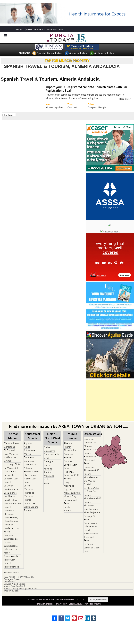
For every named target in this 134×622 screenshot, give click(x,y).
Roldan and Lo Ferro (11, 530)
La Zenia (88, 543)
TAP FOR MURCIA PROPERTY (67, 60)
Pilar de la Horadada (9, 512)
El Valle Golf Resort (70, 466)
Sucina (67, 510)
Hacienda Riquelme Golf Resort (71, 475)
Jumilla (47, 472)
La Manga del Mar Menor (11, 469)
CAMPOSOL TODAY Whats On (19, 577)
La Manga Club (12, 464)
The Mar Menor (12, 436)
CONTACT (19, 29)
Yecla (46, 482)
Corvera (68, 461)
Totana (27, 510)
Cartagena (9, 446)
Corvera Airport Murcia (14, 584)
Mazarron (29, 489)
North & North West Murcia (52, 438)
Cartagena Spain (11, 579)
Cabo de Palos (11, 443)
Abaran (67, 446)
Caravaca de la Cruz (51, 456)
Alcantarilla (70, 450)
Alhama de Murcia (29, 452)
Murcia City (70, 496)
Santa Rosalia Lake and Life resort (11, 549)
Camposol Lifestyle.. (97, 107)
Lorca (27, 485)
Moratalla (49, 475)
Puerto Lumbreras (29, 501)
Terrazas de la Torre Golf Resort (11, 560)
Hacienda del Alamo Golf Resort (30, 479)
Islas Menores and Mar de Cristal (11, 457)
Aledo (27, 446)
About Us (79, 604)
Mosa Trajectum (72, 492)
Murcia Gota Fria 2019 (14, 586)
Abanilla (68, 443)
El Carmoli (9, 450)
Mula (46, 479)
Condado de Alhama (30, 466)
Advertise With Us (93, 604)
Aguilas (28, 443)
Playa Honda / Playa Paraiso (11, 519)
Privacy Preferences (98, 599)
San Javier (9, 535)
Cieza (47, 465)
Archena (68, 453)
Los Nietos (9, 496)
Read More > (125, 99)
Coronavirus (9, 582)
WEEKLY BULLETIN (55, 29)
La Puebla (9, 474)
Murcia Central (72, 436)
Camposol (72, 107)
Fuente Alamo (31, 471)
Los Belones (10, 492)
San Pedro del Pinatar (11, 540)
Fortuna (48, 468)
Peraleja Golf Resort (70, 501)
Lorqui (67, 482)
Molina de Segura (69, 487)
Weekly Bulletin (11, 591)
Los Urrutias (10, 499)
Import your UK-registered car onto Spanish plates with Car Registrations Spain (86, 89)
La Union (8, 485)
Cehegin (48, 461)
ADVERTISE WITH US (35, 29)
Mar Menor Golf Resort (12, 505)
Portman (8, 524)
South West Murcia (32, 436)
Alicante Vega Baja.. (55, 107)
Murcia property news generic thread (21, 589)
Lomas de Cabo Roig (92, 549)
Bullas (47, 447)
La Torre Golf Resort (11, 480)
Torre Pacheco (11, 566)
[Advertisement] (110, 400)
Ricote (67, 506)
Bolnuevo (29, 457)
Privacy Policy (61, 604)
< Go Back (7, 115)
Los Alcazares (11, 489)
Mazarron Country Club (91, 507)
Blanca (67, 457)
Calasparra (49, 450)
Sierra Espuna (31, 506)
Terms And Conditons (43, 604)
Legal (71, 604)
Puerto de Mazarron (29, 494)
